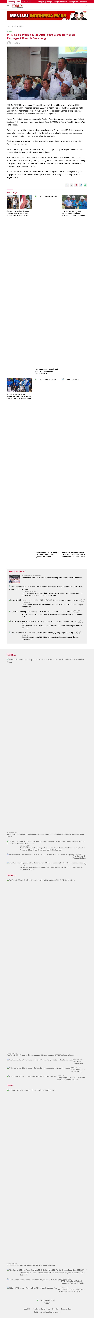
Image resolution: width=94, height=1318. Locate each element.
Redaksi (55, 1309)
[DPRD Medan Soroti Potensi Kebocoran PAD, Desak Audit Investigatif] (34, 1279)
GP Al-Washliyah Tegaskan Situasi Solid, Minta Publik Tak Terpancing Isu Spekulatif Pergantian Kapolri (51, 868)
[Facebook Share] (67, 185)
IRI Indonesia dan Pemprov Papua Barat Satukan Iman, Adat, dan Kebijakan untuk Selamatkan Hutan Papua (45, 836)
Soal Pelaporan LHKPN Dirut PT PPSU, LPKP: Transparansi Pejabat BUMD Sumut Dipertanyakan (46, 554)
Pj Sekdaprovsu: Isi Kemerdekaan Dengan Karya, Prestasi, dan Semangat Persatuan (78, 1070)
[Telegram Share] (80, 185)
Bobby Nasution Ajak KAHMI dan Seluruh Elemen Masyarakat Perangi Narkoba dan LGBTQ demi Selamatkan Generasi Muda (52, 594)
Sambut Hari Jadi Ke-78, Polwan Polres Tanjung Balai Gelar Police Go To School (52, 578)
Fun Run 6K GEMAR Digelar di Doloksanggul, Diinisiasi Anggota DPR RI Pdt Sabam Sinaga (40, 1055)
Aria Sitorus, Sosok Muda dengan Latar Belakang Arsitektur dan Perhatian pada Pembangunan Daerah (73, 213)
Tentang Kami (66, 1309)
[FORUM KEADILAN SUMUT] (17, 6)
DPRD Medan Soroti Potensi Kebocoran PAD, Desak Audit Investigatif (72, 1282)
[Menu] (8, 6)
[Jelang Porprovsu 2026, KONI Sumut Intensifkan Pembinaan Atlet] (32, 1076)
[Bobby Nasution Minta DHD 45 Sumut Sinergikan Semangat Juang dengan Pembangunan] (43, 632)
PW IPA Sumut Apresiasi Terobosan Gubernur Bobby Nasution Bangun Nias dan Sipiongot (52, 627)
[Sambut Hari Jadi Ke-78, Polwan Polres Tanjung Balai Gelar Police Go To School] (14, 579)
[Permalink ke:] (9, 43)
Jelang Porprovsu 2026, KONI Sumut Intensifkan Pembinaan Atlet (71, 1079)
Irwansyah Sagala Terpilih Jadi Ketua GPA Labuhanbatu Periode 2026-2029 (46, 371)
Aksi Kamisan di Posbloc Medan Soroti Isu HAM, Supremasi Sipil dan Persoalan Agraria (79, 857)
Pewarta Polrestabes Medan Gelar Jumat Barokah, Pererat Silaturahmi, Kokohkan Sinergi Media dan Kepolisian (73, 554)
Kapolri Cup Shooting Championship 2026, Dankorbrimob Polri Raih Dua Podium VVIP (52, 615)
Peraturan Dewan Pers (41, 1309)
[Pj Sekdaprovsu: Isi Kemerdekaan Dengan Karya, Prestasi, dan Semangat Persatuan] (39, 1068)
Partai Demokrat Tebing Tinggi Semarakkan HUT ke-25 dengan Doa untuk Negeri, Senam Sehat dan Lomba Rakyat (19, 396)
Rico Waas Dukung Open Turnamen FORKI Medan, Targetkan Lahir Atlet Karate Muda (80, 1062)
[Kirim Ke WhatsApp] (85, 185)
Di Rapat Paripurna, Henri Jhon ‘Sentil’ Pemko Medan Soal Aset (31, 1265)
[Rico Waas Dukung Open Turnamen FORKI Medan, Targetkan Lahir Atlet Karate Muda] (40, 1060)
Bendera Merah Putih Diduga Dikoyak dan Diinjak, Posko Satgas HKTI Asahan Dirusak (18, 213)
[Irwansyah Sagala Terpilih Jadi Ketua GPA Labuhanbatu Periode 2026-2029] (47, 281)
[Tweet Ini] (71, 185)
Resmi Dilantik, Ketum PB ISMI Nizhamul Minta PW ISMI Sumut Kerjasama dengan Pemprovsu (52, 606)
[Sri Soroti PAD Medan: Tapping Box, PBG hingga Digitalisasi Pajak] (32, 1288)
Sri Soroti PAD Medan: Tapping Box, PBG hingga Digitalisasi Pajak (71, 1290)
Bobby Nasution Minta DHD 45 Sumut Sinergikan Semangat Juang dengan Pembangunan (50, 638)
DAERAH (10, 31)
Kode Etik (26, 1309)
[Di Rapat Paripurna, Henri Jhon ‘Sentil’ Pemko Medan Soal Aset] (47, 1175)
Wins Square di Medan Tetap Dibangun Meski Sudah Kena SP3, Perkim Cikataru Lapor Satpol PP (52, 1274)
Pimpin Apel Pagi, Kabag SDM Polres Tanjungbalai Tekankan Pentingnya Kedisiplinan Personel (47, 2)
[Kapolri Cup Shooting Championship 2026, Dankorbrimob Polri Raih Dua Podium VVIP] (41, 611)
